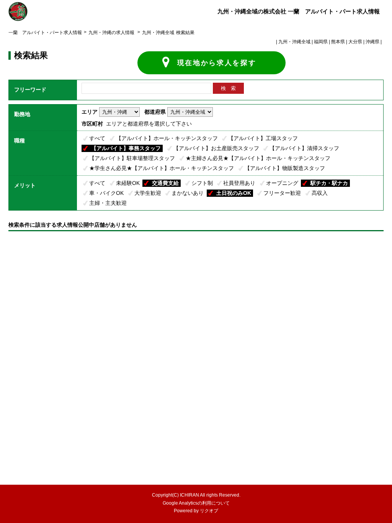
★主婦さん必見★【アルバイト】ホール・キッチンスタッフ (258, 158)
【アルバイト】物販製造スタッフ (285, 168)
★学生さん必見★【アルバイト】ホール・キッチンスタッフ (161, 168)
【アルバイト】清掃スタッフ (304, 148)
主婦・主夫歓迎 (108, 203)
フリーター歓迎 (282, 193)
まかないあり (188, 193)
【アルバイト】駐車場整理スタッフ (132, 158)
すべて (97, 138)
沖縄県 (372, 41)
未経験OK (128, 183)
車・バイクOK (106, 193)
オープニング (282, 183)
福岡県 (321, 41)
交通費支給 (165, 183)
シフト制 (202, 183)
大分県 (355, 41)
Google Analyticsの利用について (196, 503)
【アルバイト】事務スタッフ (126, 148)
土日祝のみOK (233, 193)
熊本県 (338, 41)
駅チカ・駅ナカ (329, 183)
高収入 (320, 193)
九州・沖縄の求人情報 (112, 32)
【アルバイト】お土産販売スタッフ (216, 148)
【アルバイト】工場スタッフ (263, 138)
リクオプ (209, 510)
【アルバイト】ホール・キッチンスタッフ (167, 138)
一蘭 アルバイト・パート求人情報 (45, 32)
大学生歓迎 (147, 193)
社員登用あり (239, 183)
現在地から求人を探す (216, 63)
